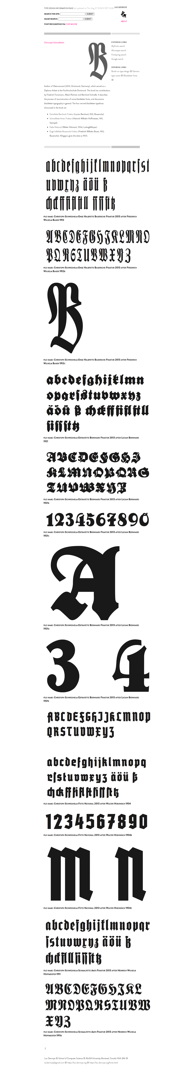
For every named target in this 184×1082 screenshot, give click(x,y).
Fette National (56, 127)
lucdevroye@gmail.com (54, 1062)
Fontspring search (118, 54)
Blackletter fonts (130, 75)
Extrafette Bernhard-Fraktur (61, 114)
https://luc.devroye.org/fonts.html (104, 1062)
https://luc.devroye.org (76, 1062)
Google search (117, 59)
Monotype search (118, 50)
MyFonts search (118, 46)
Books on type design (120, 71)
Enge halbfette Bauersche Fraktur (64, 131)
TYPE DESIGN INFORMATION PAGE (58, 8)
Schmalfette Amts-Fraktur (61, 118)
